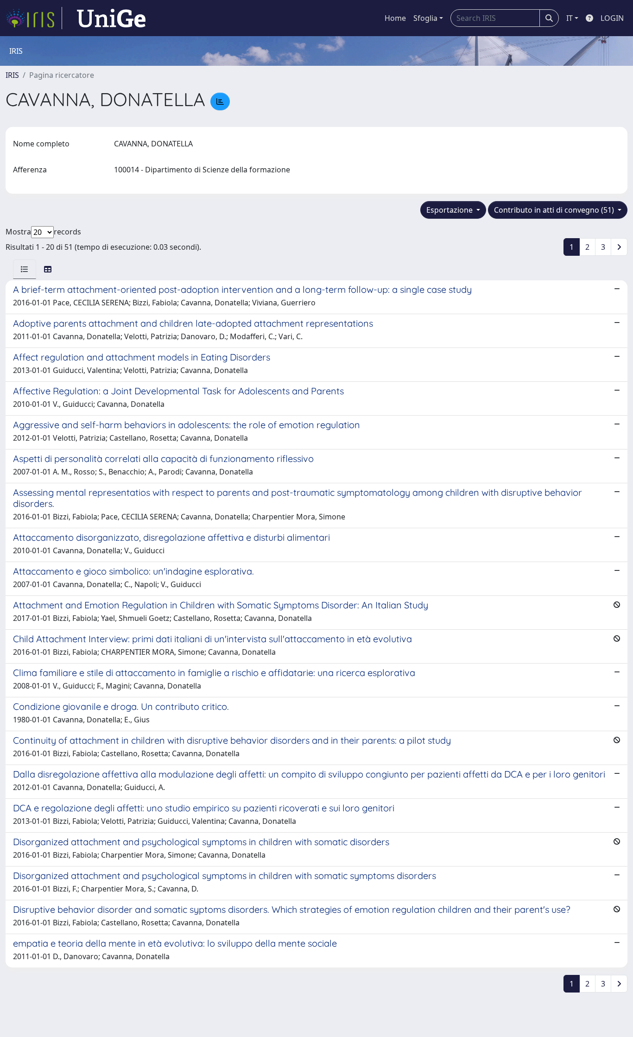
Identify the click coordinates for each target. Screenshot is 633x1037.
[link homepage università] (111, 18)
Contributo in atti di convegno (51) (555, 210)
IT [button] (569, 18)
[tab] (24, 269)
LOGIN (612, 18)
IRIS (12, 75)
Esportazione (450, 210)
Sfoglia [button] (425, 18)
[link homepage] (34, 18)
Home (395, 18)
